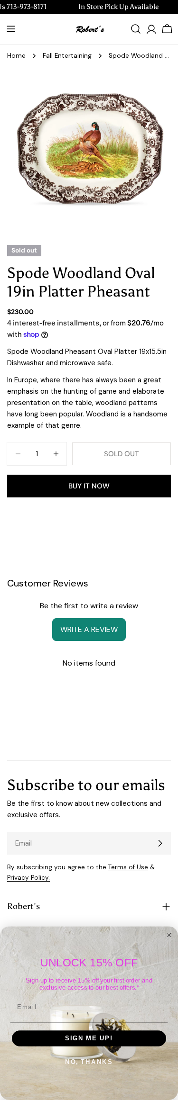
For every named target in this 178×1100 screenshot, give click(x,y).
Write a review (89, 629)
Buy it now (89, 486)
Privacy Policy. (28, 878)
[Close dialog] (169, 935)
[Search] (135, 28)
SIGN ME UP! (89, 1038)
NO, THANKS (89, 1062)
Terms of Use (128, 867)
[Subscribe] (160, 843)
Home (16, 56)
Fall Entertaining (67, 56)
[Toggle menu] (10, 28)
